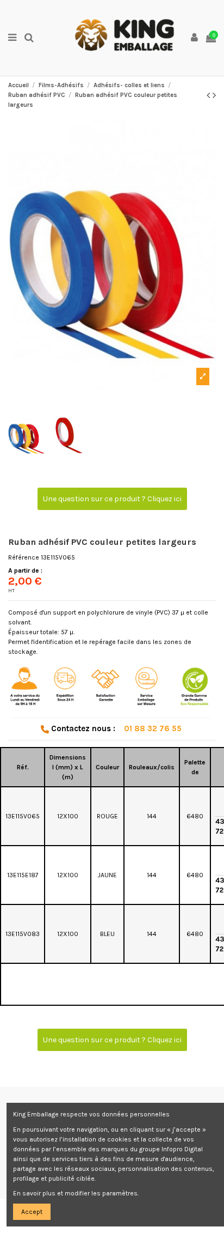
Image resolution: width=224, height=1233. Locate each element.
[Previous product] (210, 95)
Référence (23, 557)
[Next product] (214, 95)
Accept (31, 1212)
